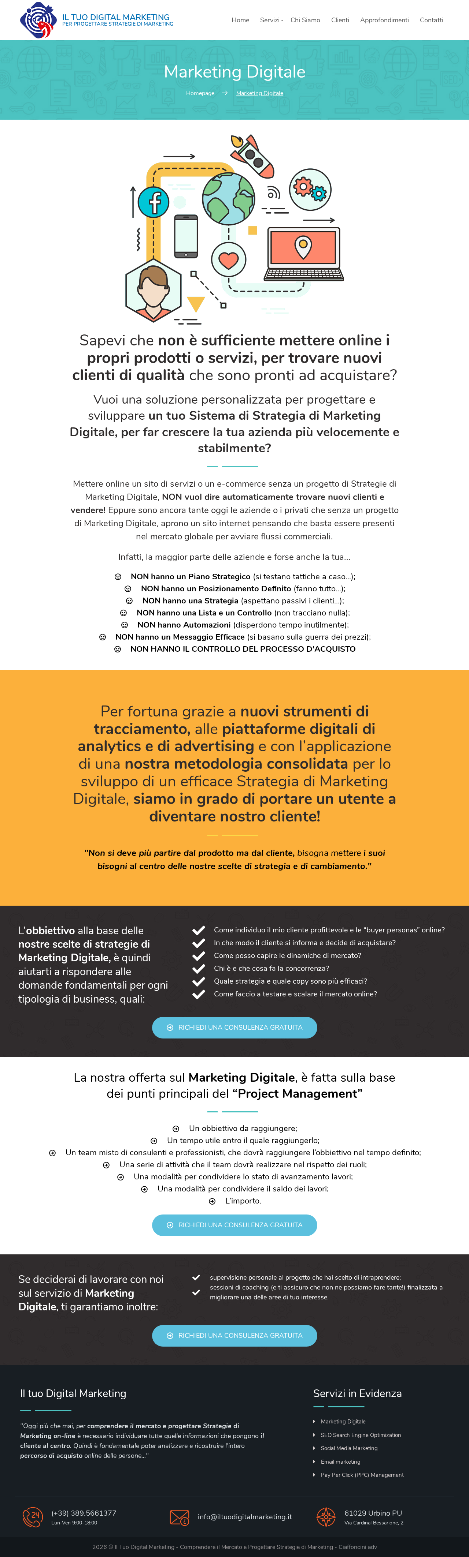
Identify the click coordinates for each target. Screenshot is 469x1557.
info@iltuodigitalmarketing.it (245, 1517)
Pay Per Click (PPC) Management (362, 1475)
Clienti (340, 20)
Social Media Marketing (349, 1448)
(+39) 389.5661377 (84, 1513)
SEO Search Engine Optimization (361, 1435)
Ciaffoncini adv (358, 1547)
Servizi (270, 20)
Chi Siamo (305, 20)
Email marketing (341, 1462)
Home (240, 20)
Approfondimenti (384, 20)
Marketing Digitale (343, 1421)
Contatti (431, 20)
